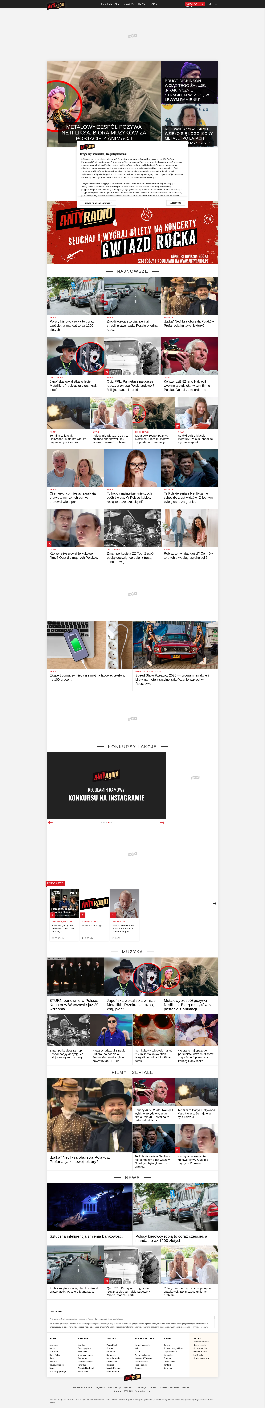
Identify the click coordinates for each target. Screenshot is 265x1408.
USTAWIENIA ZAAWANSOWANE (98, 203)
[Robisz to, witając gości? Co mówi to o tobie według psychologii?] (189, 528)
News (53, 317)
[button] (101, 822)
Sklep (197, 1338)
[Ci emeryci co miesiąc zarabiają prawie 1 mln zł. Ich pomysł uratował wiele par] (75, 468)
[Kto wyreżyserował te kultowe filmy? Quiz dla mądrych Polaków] (75, 528)
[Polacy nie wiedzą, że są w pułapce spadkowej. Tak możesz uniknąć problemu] (111, 413)
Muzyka (132, 951)
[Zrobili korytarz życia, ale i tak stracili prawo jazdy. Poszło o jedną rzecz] (132, 296)
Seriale (168, 317)
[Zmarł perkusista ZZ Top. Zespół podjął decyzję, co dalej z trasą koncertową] (132, 528)
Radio (167, 1338)
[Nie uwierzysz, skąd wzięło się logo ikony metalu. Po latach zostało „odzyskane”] (189, 125)
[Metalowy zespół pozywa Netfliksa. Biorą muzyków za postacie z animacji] (104, 104)
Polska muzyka (145, 1338)
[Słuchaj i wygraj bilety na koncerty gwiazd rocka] (132, 232)
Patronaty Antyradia (148, 671)
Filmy (167, 378)
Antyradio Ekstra (92, 921)
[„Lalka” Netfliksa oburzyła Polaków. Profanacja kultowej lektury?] (189, 296)
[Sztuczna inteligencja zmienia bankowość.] (89, 1207)
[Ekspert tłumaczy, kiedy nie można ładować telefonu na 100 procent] (89, 645)
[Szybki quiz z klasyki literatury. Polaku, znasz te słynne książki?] (196, 413)
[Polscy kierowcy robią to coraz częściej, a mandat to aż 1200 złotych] (75, 296)
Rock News (56, 378)
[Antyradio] (56, 6)
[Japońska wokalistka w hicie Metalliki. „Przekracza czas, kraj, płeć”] (75, 356)
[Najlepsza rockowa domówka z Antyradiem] (106, 785)
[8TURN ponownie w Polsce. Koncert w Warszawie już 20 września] (75, 976)
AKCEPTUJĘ (175, 203)
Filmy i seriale (132, 1072)
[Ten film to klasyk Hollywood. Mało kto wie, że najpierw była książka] (68, 413)
